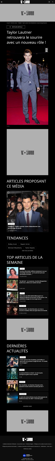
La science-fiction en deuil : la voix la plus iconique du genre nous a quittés (31, 373)
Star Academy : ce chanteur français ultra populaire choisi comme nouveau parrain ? (31, 385)
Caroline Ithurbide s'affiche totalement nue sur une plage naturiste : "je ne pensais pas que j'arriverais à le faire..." (33, 272)
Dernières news (14, 23)
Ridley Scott (12, 244)
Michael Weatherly (15, 248)
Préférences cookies (27, 448)
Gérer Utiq (49, 446)
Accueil (8, 23)
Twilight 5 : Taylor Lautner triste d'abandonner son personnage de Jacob (32, 23)
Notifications (43, 446)
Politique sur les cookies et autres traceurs (42, 444)
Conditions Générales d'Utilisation (9, 444)
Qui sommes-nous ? (21, 444)
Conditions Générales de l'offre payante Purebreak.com (29, 446)
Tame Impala (30, 248)
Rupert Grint (25, 244)
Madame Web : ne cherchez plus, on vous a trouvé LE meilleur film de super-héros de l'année (33, 309)
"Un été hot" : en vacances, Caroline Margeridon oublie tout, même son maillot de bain (33, 281)
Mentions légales (29, 444)
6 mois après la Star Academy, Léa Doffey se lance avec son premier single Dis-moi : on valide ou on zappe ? (33, 361)
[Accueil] (25, 1)
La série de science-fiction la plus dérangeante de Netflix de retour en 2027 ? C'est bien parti (33, 397)
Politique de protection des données (9, 446)
